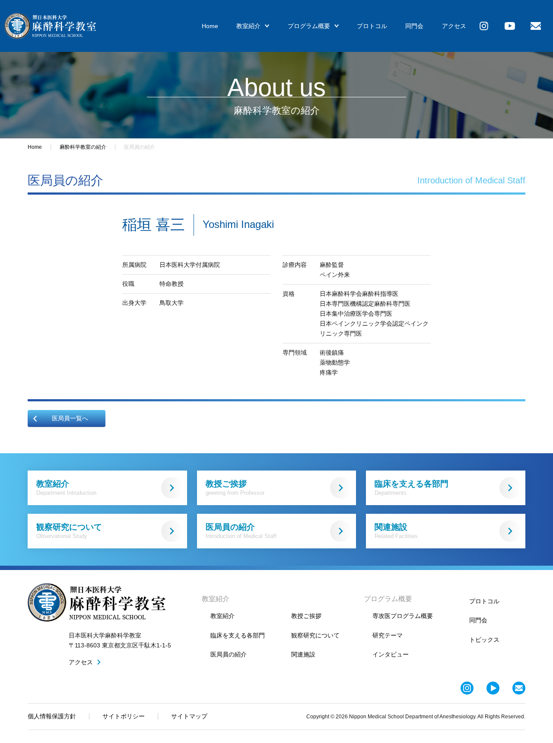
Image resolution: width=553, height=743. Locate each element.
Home (210, 25)
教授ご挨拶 (235, 487)
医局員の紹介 (241, 530)
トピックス (484, 639)
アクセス (454, 25)
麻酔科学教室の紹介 (83, 147)
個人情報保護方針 (52, 716)
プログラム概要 (309, 25)
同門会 (414, 25)
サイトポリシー (123, 716)
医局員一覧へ (70, 418)
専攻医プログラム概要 (402, 615)
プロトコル (372, 25)
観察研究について (69, 530)
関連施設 (396, 530)
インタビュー (390, 654)
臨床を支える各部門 (411, 487)
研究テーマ (387, 635)
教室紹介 (248, 25)
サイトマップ (189, 716)
